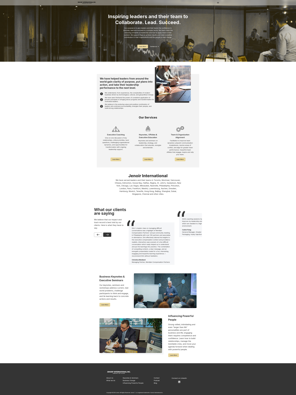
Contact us (153, 46)
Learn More (142, 46)
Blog (155, 383)
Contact (156, 378)
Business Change (129, 380)
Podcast (157, 380)
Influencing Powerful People (133, 383)
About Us (109, 378)
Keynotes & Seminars (130, 378)
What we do (110, 380)
